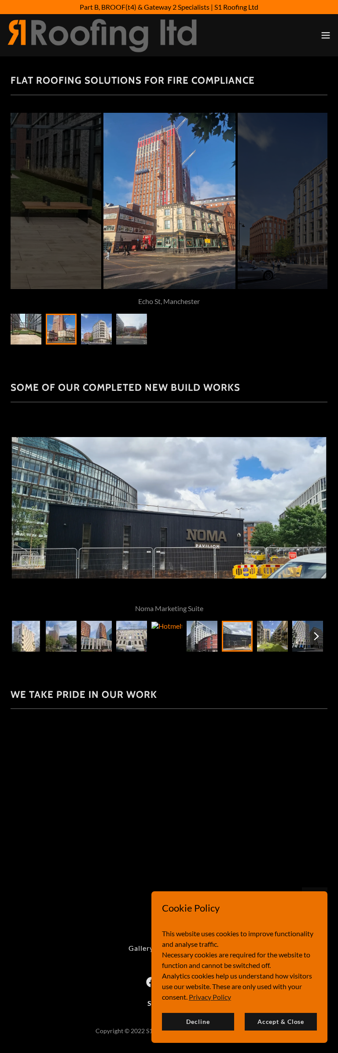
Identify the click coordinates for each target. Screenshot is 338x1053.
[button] (325, 35)
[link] (102, 35)
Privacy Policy (210, 996)
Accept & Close (280, 1021)
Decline (197, 1021)
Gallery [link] (141, 948)
